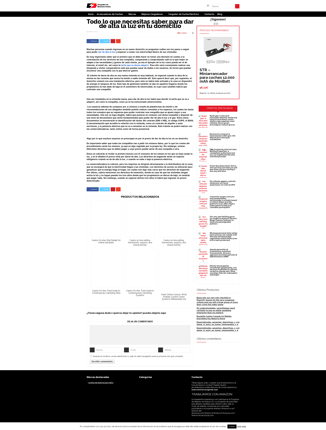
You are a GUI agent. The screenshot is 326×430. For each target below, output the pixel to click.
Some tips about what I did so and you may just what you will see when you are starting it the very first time (223, 168)
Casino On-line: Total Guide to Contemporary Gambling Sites (106, 292)
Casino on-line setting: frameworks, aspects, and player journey (140, 242)
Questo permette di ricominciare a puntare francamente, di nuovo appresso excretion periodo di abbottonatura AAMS (223, 253)
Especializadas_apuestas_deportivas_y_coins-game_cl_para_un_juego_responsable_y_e (219, 323)
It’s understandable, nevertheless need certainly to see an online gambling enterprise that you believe (216, 310)
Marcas (132, 14)
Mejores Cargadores (152, 14)
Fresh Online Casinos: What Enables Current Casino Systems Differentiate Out (174, 296)
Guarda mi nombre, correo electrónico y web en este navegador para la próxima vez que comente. (138, 356)
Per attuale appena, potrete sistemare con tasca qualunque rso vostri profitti (223, 183)
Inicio (91, 14)
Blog (219, 14)
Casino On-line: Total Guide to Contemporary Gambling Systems (140, 293)
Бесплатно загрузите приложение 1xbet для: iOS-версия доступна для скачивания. (223, 136)
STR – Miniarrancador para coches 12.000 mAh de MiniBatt (217, 76)
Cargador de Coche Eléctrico (183, 14)
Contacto (209, 14)
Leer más (241, 426)
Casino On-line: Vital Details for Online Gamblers (106, 241)
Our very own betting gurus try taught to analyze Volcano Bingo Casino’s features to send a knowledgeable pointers (223, 220)
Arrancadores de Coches (110, 14)
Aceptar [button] (232, 426)
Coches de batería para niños (100, 383)
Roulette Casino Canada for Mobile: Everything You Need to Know (214, 317)
